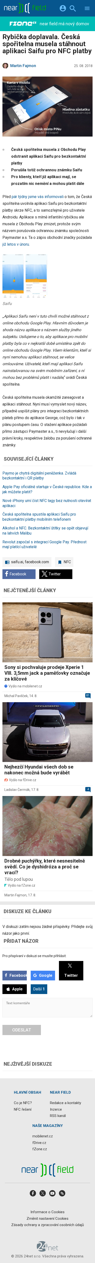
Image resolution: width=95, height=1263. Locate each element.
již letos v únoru (15, 244)
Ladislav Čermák (17, 790)
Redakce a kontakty (65, 1103)
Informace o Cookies (47, 1212)
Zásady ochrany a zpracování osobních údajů (47, 1225)
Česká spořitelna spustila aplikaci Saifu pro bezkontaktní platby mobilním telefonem (39, 517)
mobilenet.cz (42, 1136)
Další (39, 989)
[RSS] (62, 1195)
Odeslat (21, 1029)
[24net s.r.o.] (47, 1250)
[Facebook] (33, 1195)
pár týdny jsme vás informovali (38, 196)
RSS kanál (58, 1116)
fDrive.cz (39, 1142)
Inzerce (56, 1109)
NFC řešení (22, 1109)
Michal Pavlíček (16, 696)
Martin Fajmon (15, 895)
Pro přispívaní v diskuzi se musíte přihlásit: (34, 956)
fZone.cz (39, 1149)
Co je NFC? (23, 1103)
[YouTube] (52, 1195)
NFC (67, 562)
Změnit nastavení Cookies (47, 1218)
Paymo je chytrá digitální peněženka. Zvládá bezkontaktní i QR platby (39, 476)
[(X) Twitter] (42, 1195)
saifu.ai (17, 562)
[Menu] (87, 9)
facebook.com (37, 562)
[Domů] (25, 8)
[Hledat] (72, 9)
